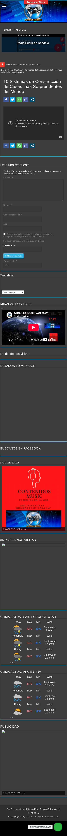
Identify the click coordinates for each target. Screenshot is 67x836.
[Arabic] (4, 280)
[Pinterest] (35, 813)
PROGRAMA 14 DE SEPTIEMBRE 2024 (23, 64)
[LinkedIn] (38, 813)
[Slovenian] (16, 288)
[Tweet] (12, 99)
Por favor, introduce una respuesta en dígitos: (23, 241)
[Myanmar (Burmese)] (24, 284)
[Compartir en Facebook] (6, 99)
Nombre (7, 205)
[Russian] (12, 288)
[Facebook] (29, 813)
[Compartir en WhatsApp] (19, 99)
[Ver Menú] (4, 8)
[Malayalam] (16, 284)
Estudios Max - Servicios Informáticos (43, 809)
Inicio (5, 70)
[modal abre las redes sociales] (32, 99)
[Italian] (4, 284)
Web (5, 224)
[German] (24, 280)
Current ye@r (10, 261)
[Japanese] (8, 284)
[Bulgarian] (8, 280)
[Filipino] (16, 280)
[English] (12, 280)
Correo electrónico (12, 215)
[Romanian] (8, 288)
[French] (20, 280)
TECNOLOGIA (15, 70)
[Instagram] (31, 813)
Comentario (9, 177)
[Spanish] (20, 288)
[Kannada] (12, 284)
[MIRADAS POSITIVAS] (33, 11)
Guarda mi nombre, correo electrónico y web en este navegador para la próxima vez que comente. (28, 235)
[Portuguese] (4, 288)
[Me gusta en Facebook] (25, 99)
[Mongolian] (20, 284)
